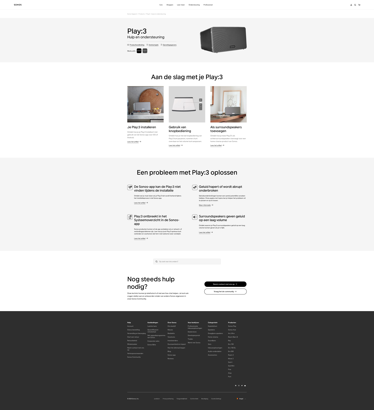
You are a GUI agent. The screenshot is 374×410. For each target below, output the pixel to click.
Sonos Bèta (151, 345)
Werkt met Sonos (194, 343)
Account (130, 326)
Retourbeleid (132, 341)
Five (229, 369)
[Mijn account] (351, 5)
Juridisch (157, 399)
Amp (230, 373)
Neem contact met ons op (224, 284)
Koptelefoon (212, 326)
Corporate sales (153, 341)
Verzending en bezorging (136, 333)
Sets (209, 344)
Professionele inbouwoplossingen (195, 327)
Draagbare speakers (215, 333)
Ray (229, 341)
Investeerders (173, 341)
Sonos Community (134, 357)
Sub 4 (230, 362)
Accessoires (212, 355)
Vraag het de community (224, 291)
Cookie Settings (216, 399)
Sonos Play (232, 326)
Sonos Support (132, 14)
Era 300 (231, 351)
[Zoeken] (355, 5)
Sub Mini (231, 366)
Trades (190, 339)
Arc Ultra (231, 333)
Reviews (171, 359)
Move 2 (230, 359)
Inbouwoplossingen (215, 348)
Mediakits (171, 333)
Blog (169, 351)
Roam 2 (231, 355)
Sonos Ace (232, 330)
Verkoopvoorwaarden (135, 353)
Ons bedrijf (172, 326)
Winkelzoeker (132, 344)
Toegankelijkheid (182, 399)
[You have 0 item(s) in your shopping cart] (359, 5)
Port (229, 377)
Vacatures (171, 337)
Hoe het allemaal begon (176, 348)
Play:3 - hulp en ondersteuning (156, 14)
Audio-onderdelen (214, 351)
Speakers (211, 330)
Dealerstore (192, 332)
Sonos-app (172, 355)
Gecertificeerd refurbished (152, 331)
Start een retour (133, 337)
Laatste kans (152, 326)
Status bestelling (133, 330)
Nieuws (170, 330)
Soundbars (212, 341)
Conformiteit (194, 399)
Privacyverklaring (168, 399)
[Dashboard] (18, 5)
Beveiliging (204, 399)
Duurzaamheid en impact (177, 344)
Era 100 (231, 344)
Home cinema (213, 337)
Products (142, 14)
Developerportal (194, 335)
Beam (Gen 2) (233, 337)
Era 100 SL (232, 348)
